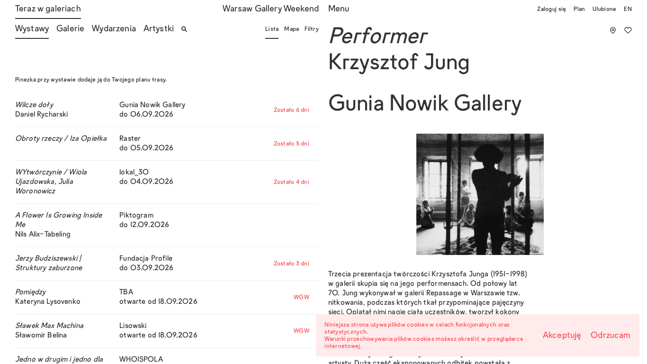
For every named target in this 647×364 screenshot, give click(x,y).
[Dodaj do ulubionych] (628, 30)
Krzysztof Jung (399, 63)
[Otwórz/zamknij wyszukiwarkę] (184, 29)
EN (628, 9)
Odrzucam (610, 336)
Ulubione (604, 9)
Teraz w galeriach (48, 9)
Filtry (312, 29)
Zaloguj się (551, 9)
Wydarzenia (114, 29)
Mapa (291, 29)
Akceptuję (562, 336)
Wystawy (32, 29)
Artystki (159, 29)
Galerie (70, 29)
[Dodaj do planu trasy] (613, 30)
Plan (579, 9)
